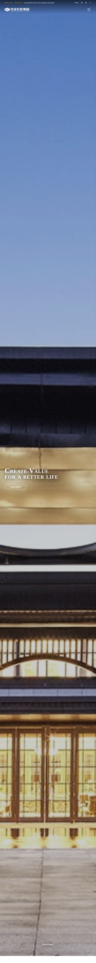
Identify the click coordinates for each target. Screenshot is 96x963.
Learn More (15, 487)
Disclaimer (51, 3)
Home (76, 3)
